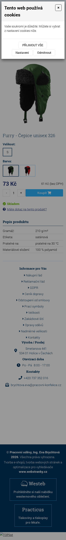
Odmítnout (44, 52)
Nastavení (22, 52)
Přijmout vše (32, 45)
